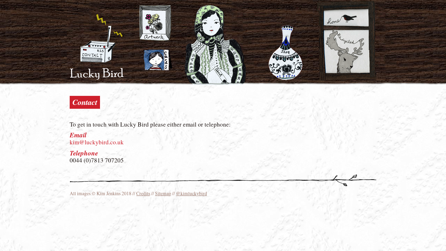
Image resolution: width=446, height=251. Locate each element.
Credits (143, 193)
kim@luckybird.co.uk (97, 142)
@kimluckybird (191, 193)
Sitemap (163, 193)
